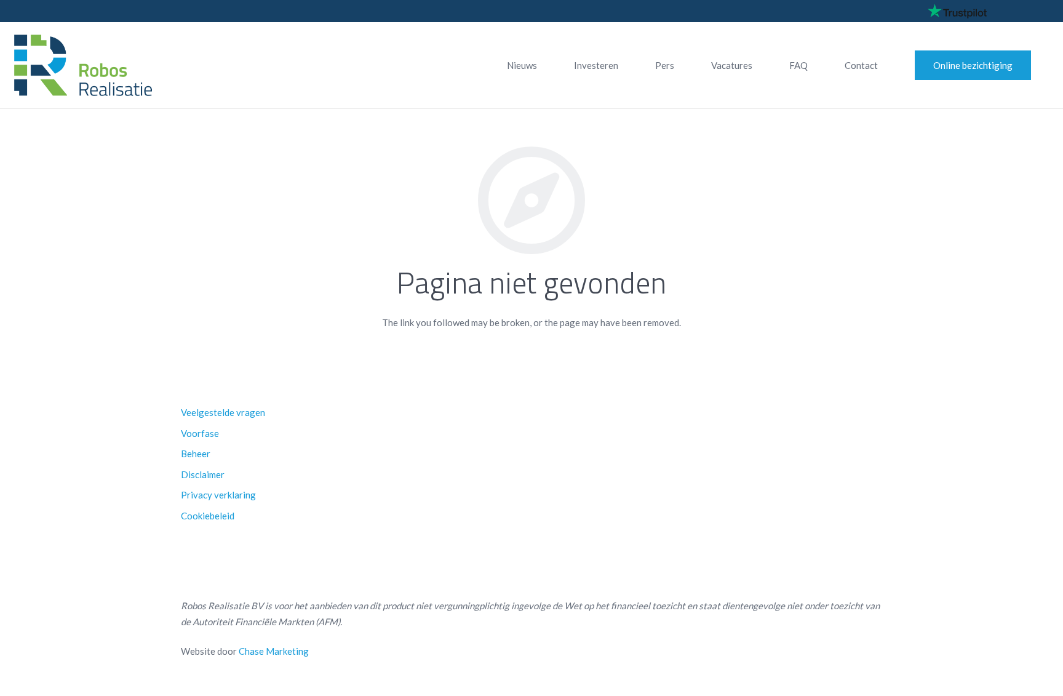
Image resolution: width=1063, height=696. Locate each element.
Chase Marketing (274, 651)
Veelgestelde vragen (223, 412)
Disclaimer (203, 474)
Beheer (195, 453)
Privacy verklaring (218, 494)
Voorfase (200, 433)
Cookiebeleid (207, 515)
